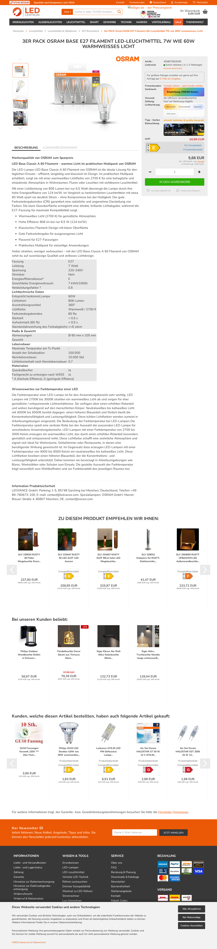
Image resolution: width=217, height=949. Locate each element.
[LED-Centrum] (34, 12)
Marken (141, 22)
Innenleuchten (23, 22)
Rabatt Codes (119, 900)
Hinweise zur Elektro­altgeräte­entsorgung (32, 887)
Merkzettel (201, 2)
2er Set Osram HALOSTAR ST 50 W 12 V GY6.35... (148, 752)
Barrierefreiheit (120, 886)
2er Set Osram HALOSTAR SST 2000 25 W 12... (188, 752)
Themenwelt (195, 22)
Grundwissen (70, 862)
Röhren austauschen (74, 881)
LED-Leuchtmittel (73, 872)
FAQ (113, 867)
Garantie (19, 877)
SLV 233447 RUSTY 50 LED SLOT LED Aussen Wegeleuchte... (69, 558)
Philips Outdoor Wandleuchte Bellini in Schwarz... (29, 655)
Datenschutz (39, 942)
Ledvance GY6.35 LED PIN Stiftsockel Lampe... (108, 752)
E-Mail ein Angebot (170, 78)
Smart (94, 22)
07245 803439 (21, 2)
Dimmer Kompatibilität (76, 886)
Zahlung (18, 872)
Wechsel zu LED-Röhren (77, 891)
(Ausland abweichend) (173, 68)
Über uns (116, 862)
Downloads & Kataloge (125, 877)
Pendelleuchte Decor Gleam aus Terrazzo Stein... (68, 655)
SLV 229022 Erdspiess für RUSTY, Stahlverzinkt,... (148, 558)
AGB (14, 942)
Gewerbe (109, 22)
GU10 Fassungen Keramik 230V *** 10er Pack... (29, 752)
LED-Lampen (70, 867)
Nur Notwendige (192, 917)
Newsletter (118, 881)
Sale (178, 22)
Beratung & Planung (123, 872)
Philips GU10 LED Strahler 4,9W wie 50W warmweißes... (69, 752)
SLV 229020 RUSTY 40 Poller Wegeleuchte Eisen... (29, 558)
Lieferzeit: (150, 64)
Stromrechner (70, 896)
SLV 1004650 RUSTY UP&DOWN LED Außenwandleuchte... (187, 558)
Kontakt (120, 2)
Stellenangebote (121, 891)
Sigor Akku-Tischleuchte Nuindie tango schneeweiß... (148, 655)
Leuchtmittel (75, 22)
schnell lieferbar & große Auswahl (184, 120)
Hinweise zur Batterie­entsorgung (34, 881)
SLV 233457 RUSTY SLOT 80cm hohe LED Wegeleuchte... (108, 558)
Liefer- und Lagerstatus (28, 867)
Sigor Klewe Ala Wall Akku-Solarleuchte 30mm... (108, 655)
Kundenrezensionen (60, 148)
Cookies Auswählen (192, 925)
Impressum (25, 942)
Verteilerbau (161, 22)
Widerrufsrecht (23, 894)
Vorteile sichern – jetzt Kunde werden (183, 85)
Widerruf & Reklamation (28, 898)
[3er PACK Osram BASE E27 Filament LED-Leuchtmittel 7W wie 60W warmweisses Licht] (85, 94)
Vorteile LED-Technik (75, 877)
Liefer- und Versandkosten (30, 862)
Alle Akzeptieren (191, 908)
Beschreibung (26, 148)
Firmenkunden (137, 2)
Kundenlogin (180, 2)
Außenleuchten (50, 22)
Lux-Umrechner (72, 900)
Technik (126, 22)
